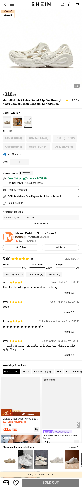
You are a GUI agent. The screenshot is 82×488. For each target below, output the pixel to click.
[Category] (12, 4)
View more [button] (70, 258)
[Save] (15, 483)
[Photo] (24, 237)
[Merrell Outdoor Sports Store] (8, 237)
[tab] (11, 371)
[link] (62, 4)
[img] (20, 412)
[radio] (7, 122)
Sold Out (50, 482)
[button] (5, 4)
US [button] (11, 131)
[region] (41, 263)
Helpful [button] (66, 292)
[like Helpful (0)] (61, 292)
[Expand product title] (62, 104)
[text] (9, 94)
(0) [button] (72, 292)
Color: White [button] (10, 113)
